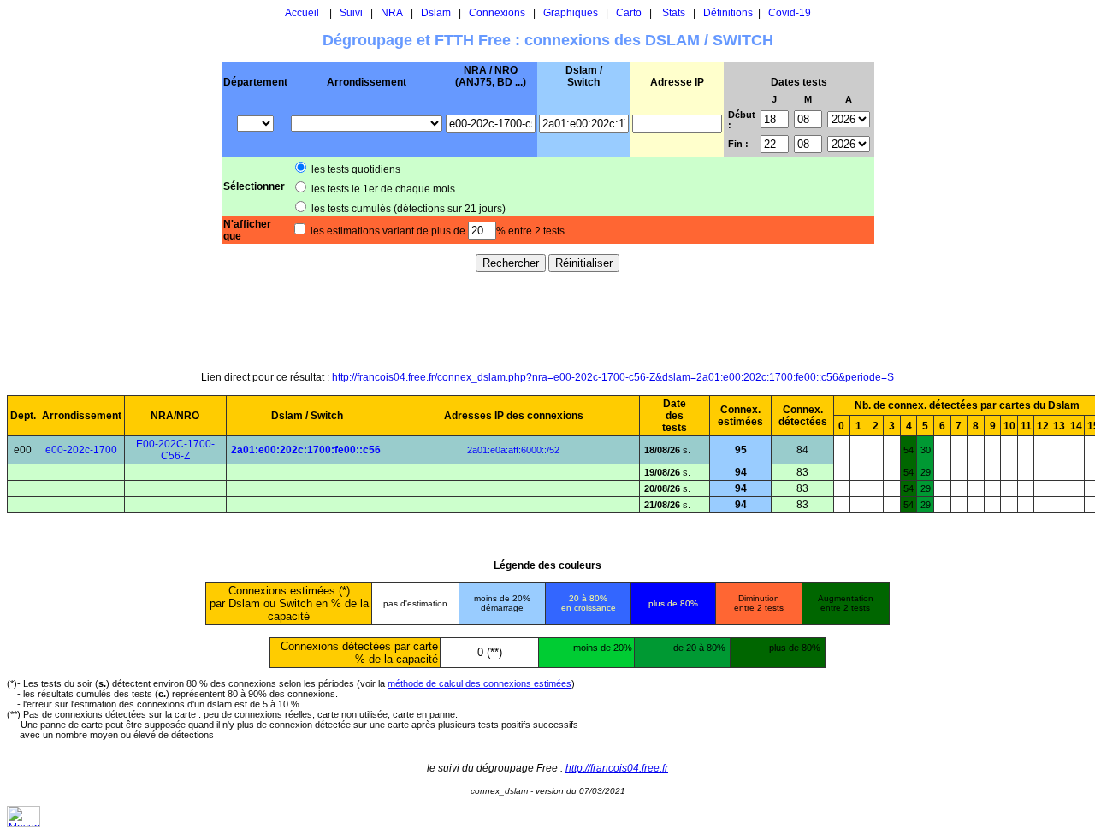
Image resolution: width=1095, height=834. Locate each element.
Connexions (497, 13)
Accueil (302, 13)
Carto (629, 13)
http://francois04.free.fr (616, 768)
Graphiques (570, 13)
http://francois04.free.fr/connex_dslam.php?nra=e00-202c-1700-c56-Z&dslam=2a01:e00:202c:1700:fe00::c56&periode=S (613, 377)
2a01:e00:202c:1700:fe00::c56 (306, 450)
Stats (673, 13)
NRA (392, 13)
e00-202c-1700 (81, 450)
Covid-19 (789, 13)
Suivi (351, 13)
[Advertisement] (547, 320)
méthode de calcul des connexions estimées (479, 683)
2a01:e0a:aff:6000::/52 (513, 450)
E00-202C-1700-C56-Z (175, 450)
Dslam (436, 13)
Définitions (728, 13)
